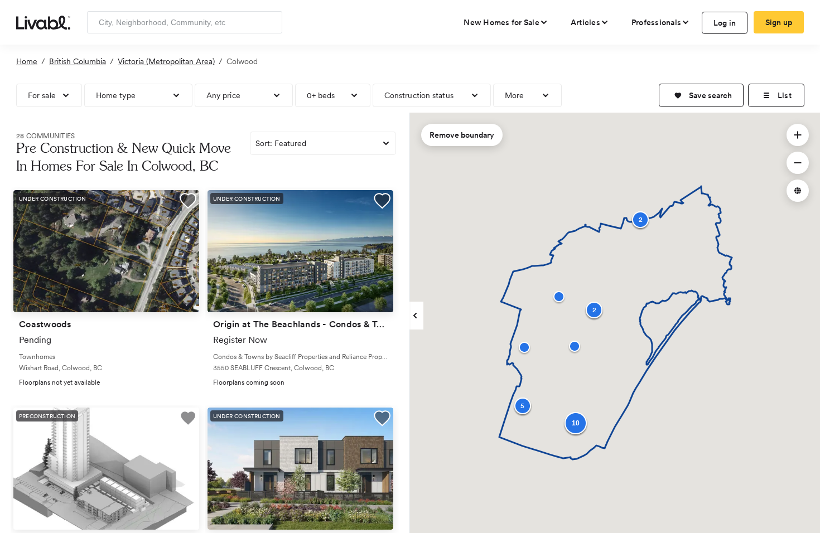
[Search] (269, 22)
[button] (701, 95)
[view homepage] (43, 21)
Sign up (779, 22)
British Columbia (77, 61)
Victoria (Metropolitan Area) (166, 61)
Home (26, 61)
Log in (724, 22)
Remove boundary (462, 134)
